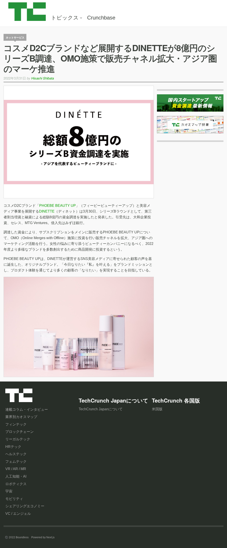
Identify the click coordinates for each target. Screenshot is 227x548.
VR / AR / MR (15, 469)
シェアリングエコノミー (24, 506)
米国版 (157, 409)
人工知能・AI (15, 476)
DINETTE (47, 211)
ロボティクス (16, 484)
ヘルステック (16, 454)
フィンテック (16, 424)
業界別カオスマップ (21, 417)
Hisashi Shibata (42, 78)
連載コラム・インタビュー (26, 409)
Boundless (22, 537)
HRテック (13, 447)
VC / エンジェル (18, 513)
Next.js (50, 537)
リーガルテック (17, 439)
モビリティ (14, 499)
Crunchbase (101, 18)
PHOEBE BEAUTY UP (57, 205)
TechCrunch (18, 396)
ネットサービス (15, 37)
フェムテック (16, 461)
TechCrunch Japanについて (101, 409)
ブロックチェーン (19, 432)
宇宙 (8, 491)
